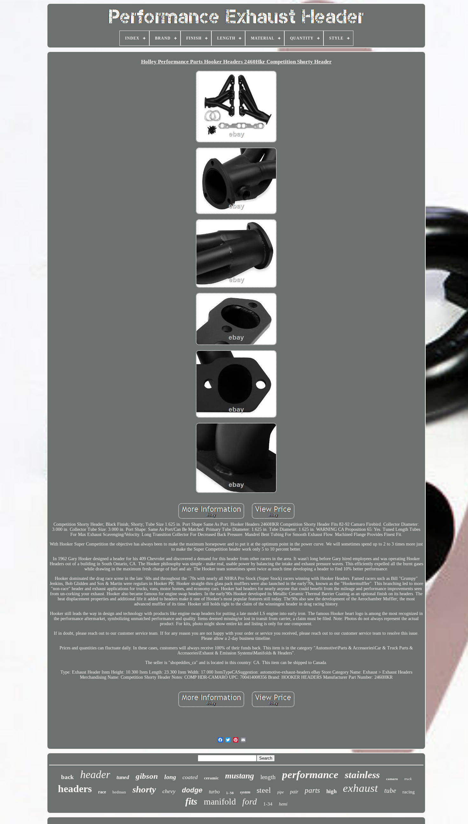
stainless (362, 774)
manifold (220, 801)
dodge (192, 791)
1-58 (230, 793)
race (102, 792)
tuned (123, 777)
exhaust (360, 788)
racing (408, 791)
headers (75, 788)
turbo (214, 791)
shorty (144, 789)
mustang (239, 775)
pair (294, 791)
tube (390, 790)
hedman (119, 792)
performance (310, 774)
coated (190, 777)
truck (408, 779)
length (268, 777)
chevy (168, 791)
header (95, 774)
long (170, 776)
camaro (392, 779)
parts (312, 790)
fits (191, 801)
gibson (147, 776)
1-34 (268, 803)
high (331, 791)
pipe (280, 792)
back (67, 777)
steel (264, 790)
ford (249, 801)
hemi (283, 804)
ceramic (211, 778)
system (245, 792)
